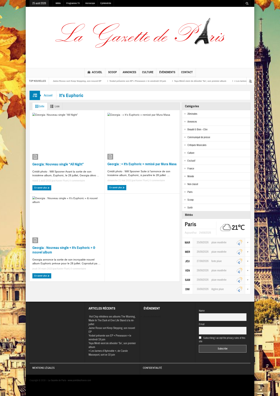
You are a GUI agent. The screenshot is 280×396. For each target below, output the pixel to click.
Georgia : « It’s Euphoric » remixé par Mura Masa (142, 164)
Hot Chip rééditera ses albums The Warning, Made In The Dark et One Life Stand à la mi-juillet (112, 320)
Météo (58, 3)
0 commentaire (77, 180)
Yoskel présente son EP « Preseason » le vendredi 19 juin (123, 81)
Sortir (190, 207)
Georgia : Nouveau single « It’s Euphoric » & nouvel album (63, 249)
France (190, 168)
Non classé (192, 184)
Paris (190, 192)
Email (202, 324)
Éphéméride (105, 3)
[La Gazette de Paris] (140, 36)
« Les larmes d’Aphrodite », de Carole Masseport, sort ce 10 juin (108, 353)
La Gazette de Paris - (57, 380)
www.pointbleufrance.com (79, 380)
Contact (187, 72)
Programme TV (73, 3)
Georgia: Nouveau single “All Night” (58, 164)
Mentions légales (43, 368)
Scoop (112, 72)
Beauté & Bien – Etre (197, 129)
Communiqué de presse (198, 137)
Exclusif (191, 161)
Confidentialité (152, 368)
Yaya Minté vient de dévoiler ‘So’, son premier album (186, 81)
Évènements (167, 72)
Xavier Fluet (62, 180)
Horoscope (90, 3)
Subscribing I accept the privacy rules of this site (222, 339)
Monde (190, 176)
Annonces (129, 72)
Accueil (97, 72)
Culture (147, 72)
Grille (41, 106)
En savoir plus (40, 187)
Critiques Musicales (196, 145)
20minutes (192, 114)
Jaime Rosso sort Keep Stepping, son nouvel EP (63, 81)
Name (202, 311)
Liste (57, 106)
